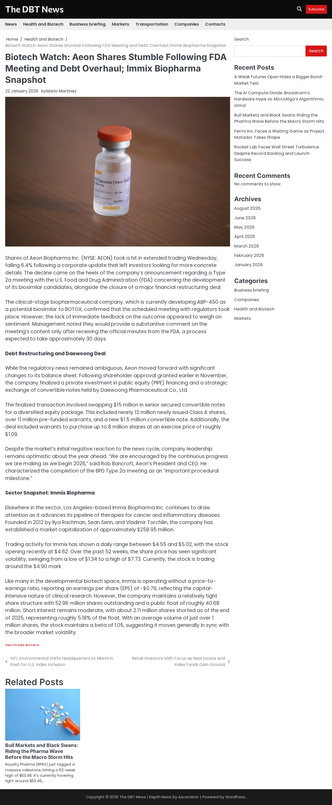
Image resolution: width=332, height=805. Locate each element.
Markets (120, 24)
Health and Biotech (43, 24)
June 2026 (245, 218)
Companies (186, 24)
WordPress (235, 797)
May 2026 (244, 227)
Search (241, 39)
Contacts (215, 24)
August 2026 (247, 209)
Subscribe (316, 9)
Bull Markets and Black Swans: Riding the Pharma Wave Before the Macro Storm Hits (41, 751)
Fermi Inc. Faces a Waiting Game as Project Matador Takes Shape (279, 134)
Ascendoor (188, 797)
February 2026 (249, 256)
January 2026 (248, 265)
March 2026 (246, 246)
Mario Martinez (61, 91)
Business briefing (88, 24)
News (11, 24)
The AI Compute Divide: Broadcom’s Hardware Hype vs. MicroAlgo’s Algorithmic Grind (279, 99)
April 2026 (244, 237)
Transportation (151, 24)
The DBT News (34, 9)
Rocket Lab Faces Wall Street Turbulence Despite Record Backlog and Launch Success (276, 153)
